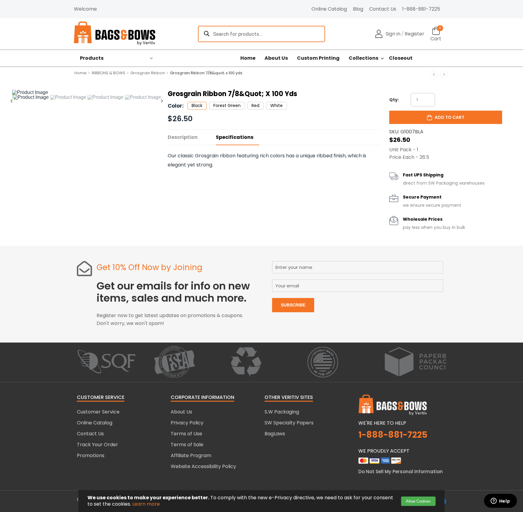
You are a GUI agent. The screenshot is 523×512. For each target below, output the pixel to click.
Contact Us (382, 8)
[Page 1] (31, 97)
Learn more (146, 503)
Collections (363, 58)
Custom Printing (318, 58)
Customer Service (98, 411)
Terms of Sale (187, 444)
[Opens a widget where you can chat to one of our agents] (500, 501)
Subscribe (293, 305)
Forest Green (227, 105)
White (276, 105)
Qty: (394, 100)
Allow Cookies (418, 501)
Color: (176, 105)
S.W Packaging (282, 411)
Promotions (90, 455)
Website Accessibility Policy (203, 466)
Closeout (401, 58)
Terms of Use (186, 433)
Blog (358, 8)
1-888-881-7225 (421, 8)
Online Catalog (329, 8)
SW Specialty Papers (289, 422)
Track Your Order (97, 444)
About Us (276, 58)
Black (197, 105)
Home (247, 58)
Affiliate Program (191, 455)
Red (255, 105)
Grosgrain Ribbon (147, 73)
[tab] (31, 97)
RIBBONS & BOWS (108, 73)
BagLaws (275, 433)
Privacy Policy (187, 422)
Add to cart (449, 117)
